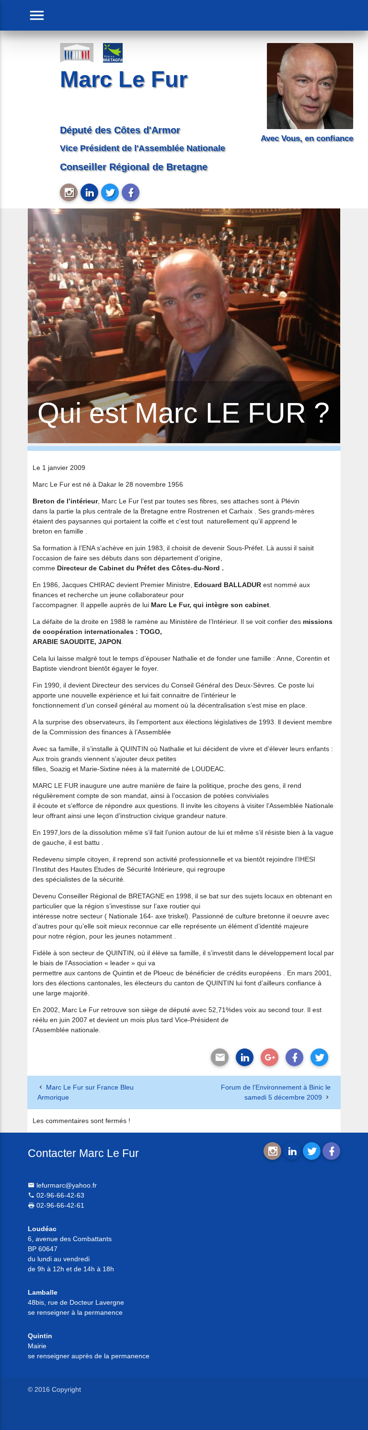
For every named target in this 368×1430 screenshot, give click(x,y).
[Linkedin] (244, 1057)
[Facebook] (294, 1057)
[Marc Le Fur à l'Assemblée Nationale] (76, 52)
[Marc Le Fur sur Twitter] (110, 192)
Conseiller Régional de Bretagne (133, 167)
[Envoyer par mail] (220, 1057)
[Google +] (269, 1057)
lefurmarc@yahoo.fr (65, 1185)
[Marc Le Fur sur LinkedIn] (89, 192)
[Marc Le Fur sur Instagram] (69, 192)
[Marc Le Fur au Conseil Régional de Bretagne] (119, 52)
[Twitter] (319, 1057)
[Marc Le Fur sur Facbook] (130, 192)
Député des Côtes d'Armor (120, 130)
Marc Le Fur (123, 79)
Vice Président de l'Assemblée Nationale (142, 148)
